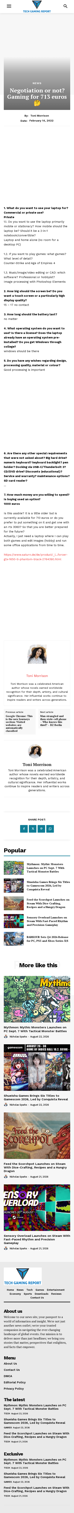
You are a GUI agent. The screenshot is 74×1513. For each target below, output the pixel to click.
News (37, 83)
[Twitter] (32, 829)
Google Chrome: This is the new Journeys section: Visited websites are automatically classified (19, 724)
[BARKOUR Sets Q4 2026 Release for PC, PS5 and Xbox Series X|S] (14, 939)
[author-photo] (6, 1036)
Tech (7, 1413)
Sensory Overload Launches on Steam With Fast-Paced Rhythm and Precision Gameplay (47, 921)
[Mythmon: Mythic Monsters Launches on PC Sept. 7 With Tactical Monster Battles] (14, 868)
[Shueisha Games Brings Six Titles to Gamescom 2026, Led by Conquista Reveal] (14, 886)
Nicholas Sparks (18, 1036)
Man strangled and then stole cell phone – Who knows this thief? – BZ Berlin (53, 721)
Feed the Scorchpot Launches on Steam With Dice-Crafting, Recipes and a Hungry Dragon (48, 903)
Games (8, 1427)
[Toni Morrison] (37, 751)
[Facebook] (24, 829)
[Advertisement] (37, 169)
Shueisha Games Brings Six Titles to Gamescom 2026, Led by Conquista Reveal (48, 885)
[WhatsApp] (50, 829)
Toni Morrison (39, 115)
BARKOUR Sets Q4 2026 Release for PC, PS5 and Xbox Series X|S (47, 939)
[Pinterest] (41, 829)
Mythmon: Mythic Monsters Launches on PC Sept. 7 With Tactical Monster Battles (45, 867)
